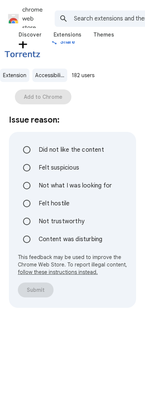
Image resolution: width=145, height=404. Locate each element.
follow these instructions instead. (58, 272)
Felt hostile (54, 203)
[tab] (30, 34)
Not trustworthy (61, 221)
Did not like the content (71, 150)
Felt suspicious (59, 167)
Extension (14, 75)
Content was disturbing (70, 239)
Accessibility (50, 75)
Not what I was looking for (75, 185)
